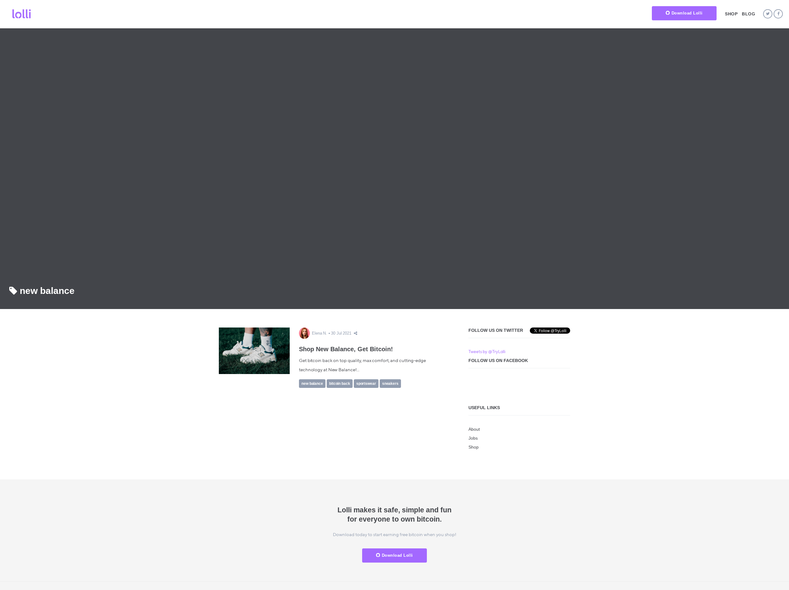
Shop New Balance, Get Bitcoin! (346, 349)
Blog (748, 13)
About (474, 429)
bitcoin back (339, 383)
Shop (731, 13)
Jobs (473, 438)
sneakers (390, 383)
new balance (312, 383)
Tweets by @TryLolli (486, 352)
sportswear (366, 383)
